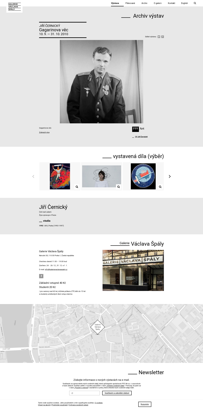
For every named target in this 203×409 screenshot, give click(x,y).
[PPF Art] (138, 129)
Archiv (144, 3)
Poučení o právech (81, 388)
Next (169, 176)
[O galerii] (133, 270)
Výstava (115, 3)
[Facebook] (162, 36)
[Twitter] (159, 36)
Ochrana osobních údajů (115, 386)
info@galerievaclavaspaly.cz (56, 269)
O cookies (99, 403)
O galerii (157, 3)
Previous (34, 176)
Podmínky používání (60, 405)
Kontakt (171, 3)
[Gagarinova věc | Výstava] (14, 6)
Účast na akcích (44, 405)
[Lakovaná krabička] (59, 176)
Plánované (130, 3)
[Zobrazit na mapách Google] (101, 333)
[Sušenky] (143, 176)
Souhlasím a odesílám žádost (117, 393)
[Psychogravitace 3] (101, 176)
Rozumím (145, 404)
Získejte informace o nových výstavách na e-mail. (101, 379)
